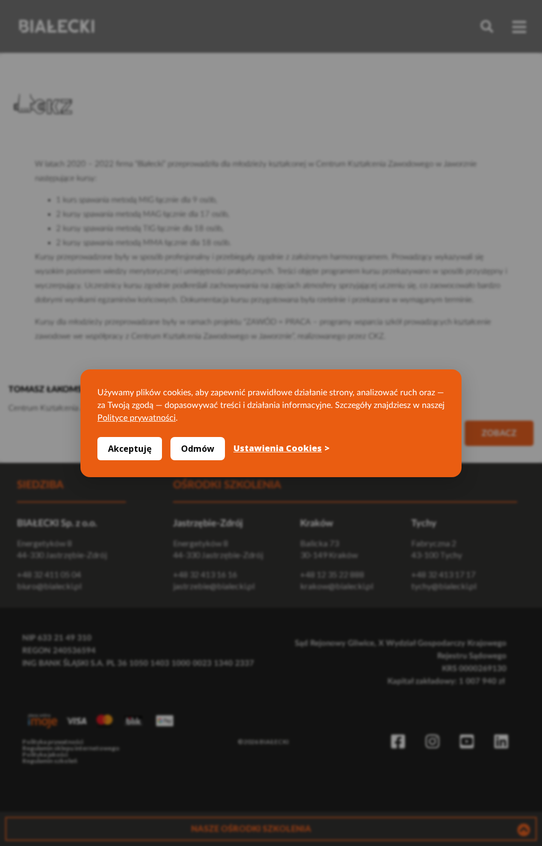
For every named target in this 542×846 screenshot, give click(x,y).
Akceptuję (129, 448)
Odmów (197, 448)
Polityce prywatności (136, 418)
